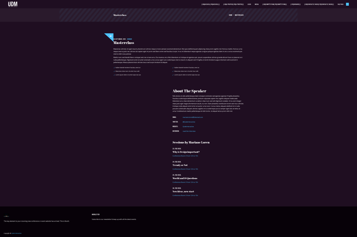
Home (230, 15)
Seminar (129, 39)
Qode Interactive (16, 233)
